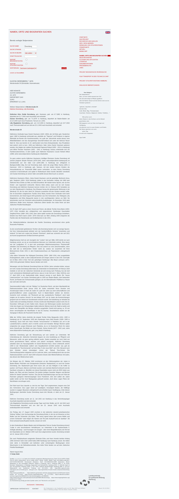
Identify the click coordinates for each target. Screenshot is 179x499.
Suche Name (14, 46)
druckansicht (30, 484)
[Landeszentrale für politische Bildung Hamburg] (91, 485)
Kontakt (35, 488)
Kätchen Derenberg (16, 109)
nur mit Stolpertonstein (16, 64)
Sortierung (14, 68)
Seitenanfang (40, 484)
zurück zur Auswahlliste (17, 73)
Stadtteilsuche (16, 56)
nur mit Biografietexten (16, 60)
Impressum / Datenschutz (19, 488)
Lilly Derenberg (29, 109)
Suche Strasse (15, 49)
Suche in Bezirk (15, 53)
